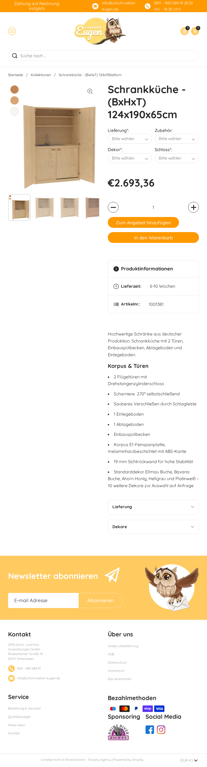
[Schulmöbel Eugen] (100, 31)
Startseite (15, 75)
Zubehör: (163, 130)
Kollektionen (41, 75)
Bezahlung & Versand (24, 708)
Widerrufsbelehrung (123, 646)
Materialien (16, 725)
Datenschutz (117, 662)
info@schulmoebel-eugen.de (119, 6)
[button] (193, 31)
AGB (111, 654)
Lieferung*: (118, 130)
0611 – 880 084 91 (29, 668)
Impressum (116, 670)
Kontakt (14, 733)
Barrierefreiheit (119, 679)
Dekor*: (115, 149)
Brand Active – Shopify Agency (88, 760)
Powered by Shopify (128, 760)
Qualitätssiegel (19, 717)
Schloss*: (163, 149)
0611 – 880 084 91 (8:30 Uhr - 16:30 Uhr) (173, 6)
